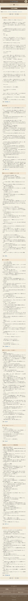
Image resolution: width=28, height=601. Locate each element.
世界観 (7, 589)
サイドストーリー (21, 589)
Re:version (14, 597)
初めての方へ (21, 592)
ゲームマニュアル (7, 592)
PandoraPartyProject (14, 1)
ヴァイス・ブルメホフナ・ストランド (15, 11)
